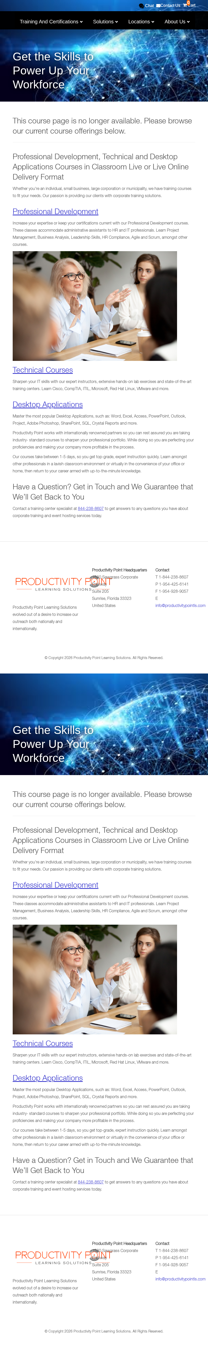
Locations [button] (139, 21)
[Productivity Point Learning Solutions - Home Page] (63, 585)
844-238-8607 (91, 509)
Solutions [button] (104, 21)
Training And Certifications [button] (50, 21)
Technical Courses (43, 371)
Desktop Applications (48, 405)
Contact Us (170, 5)
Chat (149, 6)
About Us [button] (176, 21)
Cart (191, 3)
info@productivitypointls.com (180, 606)
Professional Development (55, 212)
